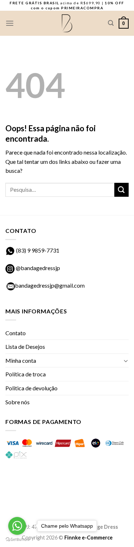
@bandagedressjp (37, 267)
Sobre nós (17, 402)
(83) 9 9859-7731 (37, 250)
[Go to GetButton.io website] (17, 539)
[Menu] (9, 23)
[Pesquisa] (111, 23)
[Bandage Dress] (67, 23)
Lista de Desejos (25, 346)
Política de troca (25, 374)
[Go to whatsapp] (17, 526)
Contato (15, 332)
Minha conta (20, 360)
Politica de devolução (31, 388)
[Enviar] (121, 190)
